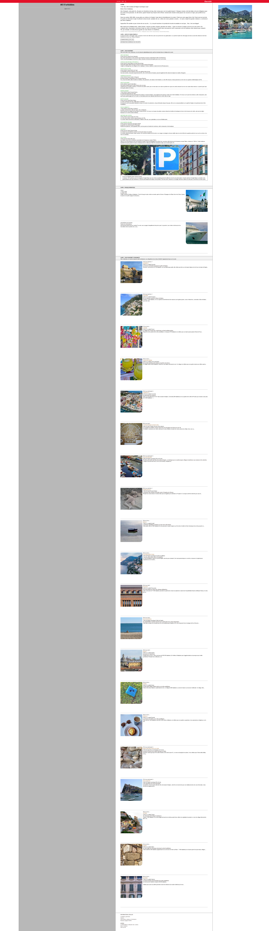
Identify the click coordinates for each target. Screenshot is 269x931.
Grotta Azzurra (124, 82)
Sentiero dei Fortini (126, 115)
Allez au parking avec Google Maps (132, 176)
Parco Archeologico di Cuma (151, 748)
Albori (145, 845)
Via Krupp (123, 129)
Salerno (145, 877)
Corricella (146, 392)
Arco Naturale (124, 55)
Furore (145, 327)
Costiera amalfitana (148, 554)
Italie (121, 190)
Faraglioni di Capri (125, 68)
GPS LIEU (131, 39)
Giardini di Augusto (125, 75)
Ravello (145, 716)
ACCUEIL (119, 1)
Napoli (145, 651)
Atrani (144, 683)
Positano (145, 295)
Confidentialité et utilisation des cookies (129, 924)
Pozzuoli (145, 586)
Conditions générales (125, 916)
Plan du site (123, 927)
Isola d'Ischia (146, 780)
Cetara (145, 813)
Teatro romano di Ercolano (151, 424)
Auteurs (122, 918)
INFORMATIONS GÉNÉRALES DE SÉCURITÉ (130, 42)
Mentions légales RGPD (126, 920)
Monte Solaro (124, 99)
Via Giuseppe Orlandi (126, 122)
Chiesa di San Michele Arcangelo (129, 62)
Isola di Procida (147, 457)
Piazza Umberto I (125, 107)
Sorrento (146, 263)
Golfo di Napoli (147, 619)
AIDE (123, 1)
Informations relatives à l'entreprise (128, 919)
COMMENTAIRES (124, 39)
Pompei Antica (147, 489)
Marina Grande (124, 90)
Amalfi (145, 522)
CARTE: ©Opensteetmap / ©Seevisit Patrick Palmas (159, 31)
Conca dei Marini (147, 360)
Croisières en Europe (126, 222)
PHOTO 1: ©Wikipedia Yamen (143, 31)
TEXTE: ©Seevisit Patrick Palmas (131, 31)
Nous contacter (123, 926)
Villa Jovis (123, 137)
